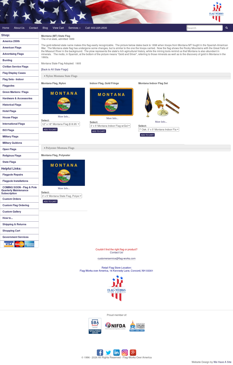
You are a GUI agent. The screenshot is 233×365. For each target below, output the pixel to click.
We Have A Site (222, 362)
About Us (19, 28)
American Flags (12, 47)
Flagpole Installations (15, 181)
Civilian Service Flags (15, 66)
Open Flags (9, 149)
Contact (33, 28)
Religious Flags (12, 155)
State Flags (9, 162)
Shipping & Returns (14, 224)
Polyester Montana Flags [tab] (60, 147)
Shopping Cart (11, 230)
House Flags (10, 117)
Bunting (7, 60)
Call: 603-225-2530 (96, 28)
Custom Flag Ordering (16, 205)
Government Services (16, 237)
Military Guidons (12, 143)
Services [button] (73, 28)
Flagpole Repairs (13, 174)
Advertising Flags (13, 54)
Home (5, 28)
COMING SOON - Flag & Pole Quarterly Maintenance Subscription (19, 190)
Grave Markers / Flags (16, 92)
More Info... (64, 116)
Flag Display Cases (14, 73)
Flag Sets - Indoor (13, 79)
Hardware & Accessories (17, 98)
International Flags (14, 123)
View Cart (58, 28)
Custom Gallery (12, 211)
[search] (227, 28)
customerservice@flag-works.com (117, 258)
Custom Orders (12, 199)
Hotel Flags (9, 111)
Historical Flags (12, 104)
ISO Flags (8, 130)
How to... (8, 218)
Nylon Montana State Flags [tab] (61, 76)
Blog (45, 28)
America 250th (11, 41)
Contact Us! (116, 252)
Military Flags (10, 136)
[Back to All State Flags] (54, 69)
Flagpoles (8, 85)
